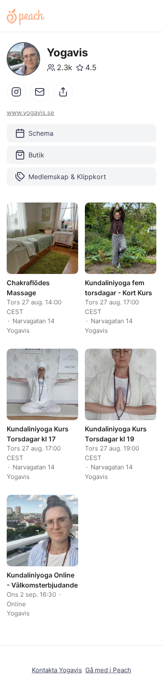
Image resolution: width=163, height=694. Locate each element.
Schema (40, 133)
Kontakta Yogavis (57, 670)
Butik (36, 155)
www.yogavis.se (30, 113)
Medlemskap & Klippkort (67, 176)
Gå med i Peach (108, 670)
